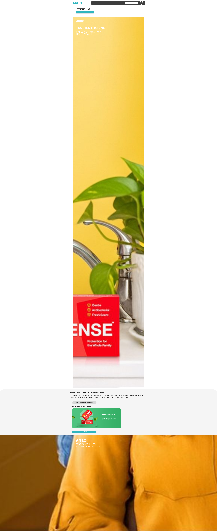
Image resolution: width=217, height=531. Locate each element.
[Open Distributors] (122, 4)
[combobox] (131, 3)
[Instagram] (142, 2)
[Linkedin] (141, 4)
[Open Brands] (109, 2)
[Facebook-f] (140, 2)
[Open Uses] (103, 2)
